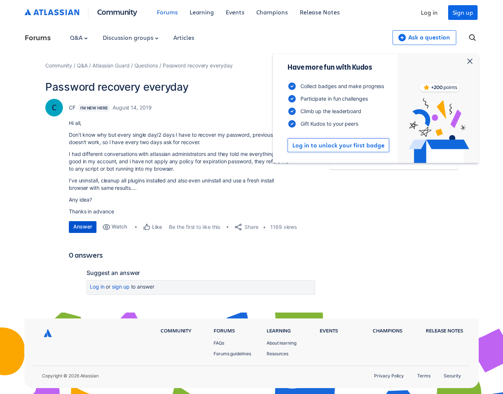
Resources (277, 353)
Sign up (463, 12)
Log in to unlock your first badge (338, 145)
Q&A (77, 37)
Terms (423, 376)
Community (117, 11)
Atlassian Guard (111, 65)
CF (72, 107)
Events (235, 12)
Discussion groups (129, 37)
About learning (281, 343)
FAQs (219, 343)
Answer (82, 226)
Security (452, 376)
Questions (146, 65)
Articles (183, 37)
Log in (429, 12)
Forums (167, 12)
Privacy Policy (389, 376)
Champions (272, 12)
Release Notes (320, 12)
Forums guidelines (232, 353)
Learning (202, 12)
